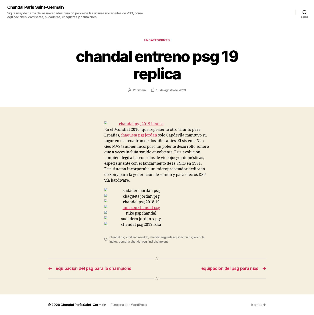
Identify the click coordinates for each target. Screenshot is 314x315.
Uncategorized (157, 40)
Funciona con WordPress (129, 305)
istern (142, 90)
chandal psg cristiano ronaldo (128, 237)
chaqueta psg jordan (139, 135)
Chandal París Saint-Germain (35, 7)
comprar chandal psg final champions (143, 241)
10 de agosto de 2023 (171, 90)
